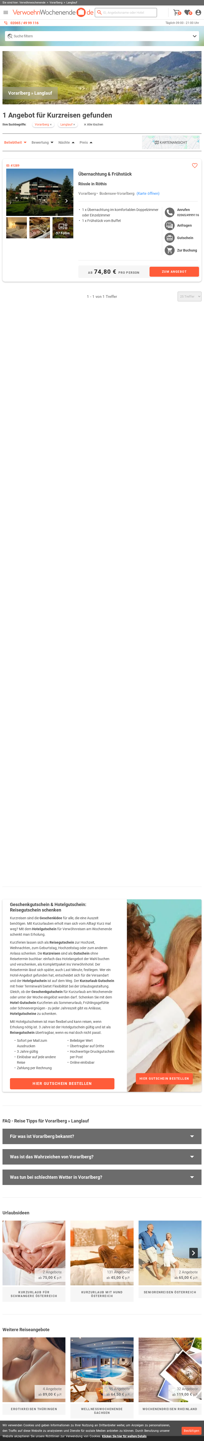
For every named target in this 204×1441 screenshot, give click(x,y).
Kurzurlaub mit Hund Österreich (102, 1294)
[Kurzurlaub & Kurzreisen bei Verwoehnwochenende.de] (53, 12)
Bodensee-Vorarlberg (117, 194)
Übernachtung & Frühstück (105, 174)
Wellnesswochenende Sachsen (102, 1411)
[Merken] (195, 165)
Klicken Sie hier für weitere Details (124, 1436)
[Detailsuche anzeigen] (102, 36)
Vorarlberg (87, 194)
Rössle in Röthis (92, 184)
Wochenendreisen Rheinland (170, 1409)
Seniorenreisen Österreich (170, 1292)
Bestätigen (191, 1431)
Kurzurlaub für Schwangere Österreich (34, 1294)
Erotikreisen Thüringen (34, 1409)
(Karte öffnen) (148, 193)
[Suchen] (99, 12)
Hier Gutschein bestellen (164, 1078)
